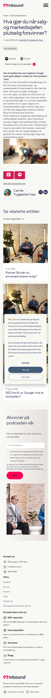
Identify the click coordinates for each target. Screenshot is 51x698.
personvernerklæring (17, 336)
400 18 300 (12, 571)
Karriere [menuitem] (6, 591)
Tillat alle (25, 370)
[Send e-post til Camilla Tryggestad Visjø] (40, 192)
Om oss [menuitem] (6, 587)
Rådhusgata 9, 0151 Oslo (17, 562)
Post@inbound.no (15, 567)
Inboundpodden (18, 15)
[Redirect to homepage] (13, 6)
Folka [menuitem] (5, 596)
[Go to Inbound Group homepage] (14, 678)
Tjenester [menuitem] (7, 582)
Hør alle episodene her (14, 183)
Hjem (6, 15)
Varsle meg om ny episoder (18, 64)
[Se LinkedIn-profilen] (45, 192)
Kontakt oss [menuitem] (8, 601)
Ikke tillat (26, 377)
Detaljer (25, 362)
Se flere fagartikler (12, 219)
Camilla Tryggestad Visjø (31, 40)
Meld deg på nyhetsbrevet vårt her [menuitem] (17, 606)
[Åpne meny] (45, 5)
